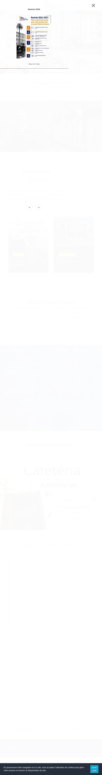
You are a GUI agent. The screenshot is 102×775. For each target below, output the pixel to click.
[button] (38, 207)
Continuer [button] (94, 769)
